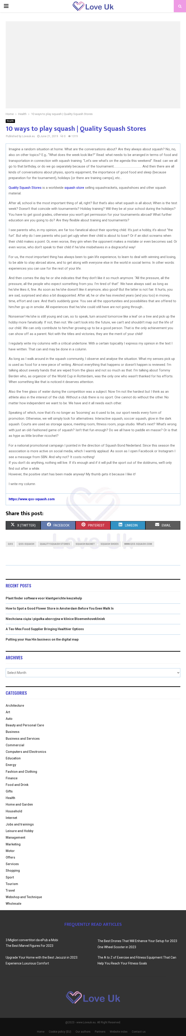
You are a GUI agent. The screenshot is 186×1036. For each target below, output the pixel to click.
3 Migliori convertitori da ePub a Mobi (32, 940)
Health (10, 121)
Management (15, 837)
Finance (11, 778)
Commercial (15, 745)
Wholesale (13, 903)
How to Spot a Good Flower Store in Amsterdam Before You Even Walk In (60, 608)
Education (13, 758)
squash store (74, 188)
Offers (10, 857)
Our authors (83, 1031)
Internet (11, 818)
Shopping (13, 870)
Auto (9, 718)
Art (8, 712)
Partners (100, 1031)
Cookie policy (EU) (60, 1031)
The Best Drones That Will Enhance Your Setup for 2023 (137, 941)
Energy (11, 765)
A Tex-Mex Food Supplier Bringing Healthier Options (45, 629)
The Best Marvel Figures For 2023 (29, 945)
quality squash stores (55, 544)
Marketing (13, 844)
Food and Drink (17, 785)
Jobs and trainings (20, 824)
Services (12, 864)
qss (10, 544)
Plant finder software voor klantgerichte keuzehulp (44, 598)
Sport (10, 877)
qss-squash (26, 544)
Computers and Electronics (26, 752)
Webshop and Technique (24, 897)
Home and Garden (19, 804)
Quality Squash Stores (25, 188)
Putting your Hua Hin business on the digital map (42, 639)
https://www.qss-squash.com (32, 499)
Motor (10, 851)
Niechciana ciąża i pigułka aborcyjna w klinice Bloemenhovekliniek (55, 619)
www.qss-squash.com (138, 544)
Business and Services (23, 738)
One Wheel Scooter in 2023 (117, 947)
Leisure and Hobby (19, 831)
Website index (118, 1031)
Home (40, 1031)
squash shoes (109, 544)
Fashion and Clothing (21, 771)
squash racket (85, 544)
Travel (10, 890)
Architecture (15, 705)
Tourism (12, 884)
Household (14, 811)
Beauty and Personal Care (25, 725)
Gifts (9, 791)
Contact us (139, 1031)
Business (13, 732)
